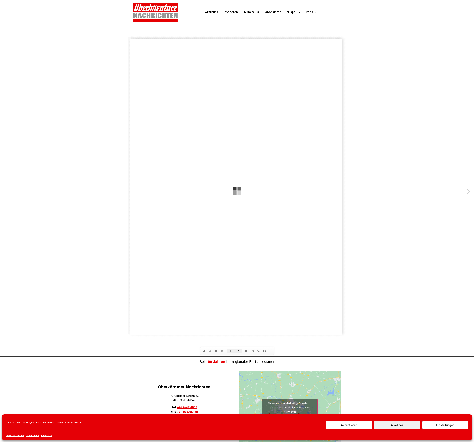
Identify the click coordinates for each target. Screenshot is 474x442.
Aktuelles (211, 12)
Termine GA (251, 12)
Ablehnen (397, 425)
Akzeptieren (349, 425)
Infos (309, 12)
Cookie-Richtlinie (15, 435)
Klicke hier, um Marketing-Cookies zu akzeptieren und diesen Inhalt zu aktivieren (289, 407)
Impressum (46, 435)
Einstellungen (445, 425)
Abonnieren (273, 12)
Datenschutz (32, 435)
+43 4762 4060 (187, 407)
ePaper (292, 12)
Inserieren (231, 12)
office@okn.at (188, 411)
